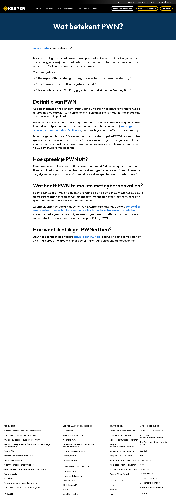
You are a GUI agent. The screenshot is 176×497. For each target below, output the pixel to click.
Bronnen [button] (78, 8)
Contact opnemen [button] (90, 8)
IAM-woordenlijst (41, 48)
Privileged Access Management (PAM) (21, 439)
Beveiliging (68, 430)
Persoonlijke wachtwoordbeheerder (20, 482)
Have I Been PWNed (87, 236)
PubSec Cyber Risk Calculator (124, 469)
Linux (112, 494)
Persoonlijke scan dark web (122, 430)
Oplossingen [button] (48, 8)
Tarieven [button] (57, 8)
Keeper (14, 8)
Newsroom (145, 469)
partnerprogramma (149, 478)
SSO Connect (70, 485)
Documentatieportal (72, 475)
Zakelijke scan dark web (121, 435)
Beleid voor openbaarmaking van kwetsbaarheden (78, 445)
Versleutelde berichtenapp (122, 451)
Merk (142, 464)
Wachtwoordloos (71, 494)
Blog (119, 2)
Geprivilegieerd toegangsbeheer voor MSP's (24, 469)
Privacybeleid (69, 455)
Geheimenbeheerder (13, 460)
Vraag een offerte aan (122, 8)
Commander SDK (71, 480)
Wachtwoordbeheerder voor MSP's (20, 464)
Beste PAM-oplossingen (151, 430)
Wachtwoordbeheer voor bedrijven (20, 435)
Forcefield (8, 478)
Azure (65, 489)
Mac (112, 485)
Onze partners (146, 473)
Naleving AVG (69, 439)
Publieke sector (10, 473)
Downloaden (68, 8)
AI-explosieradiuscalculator (123, 464)
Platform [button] (37, 8)
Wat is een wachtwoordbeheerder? (151, 436)
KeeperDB (8, 451)
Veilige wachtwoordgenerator (124, 439)
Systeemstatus (70, 460)
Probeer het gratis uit (147, 8)
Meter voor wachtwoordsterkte (124, 460)
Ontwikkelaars (69, 471)
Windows (114, 489)
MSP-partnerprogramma (151, 487)
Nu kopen (166, 8)
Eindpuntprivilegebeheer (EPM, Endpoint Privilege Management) (26, 445)
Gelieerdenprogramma (151, 482)
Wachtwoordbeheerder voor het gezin (21, 487)
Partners (130, 2)
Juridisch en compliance (74, 451)
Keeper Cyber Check (119, 473)
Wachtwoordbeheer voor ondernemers (22, 430)
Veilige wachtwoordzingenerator (122, 445)
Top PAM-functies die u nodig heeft (153, 443)
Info (142, 455)
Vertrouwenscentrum (73, 435)
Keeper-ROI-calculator (121, 455)
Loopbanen (145, 460)
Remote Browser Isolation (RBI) (18, 455)
